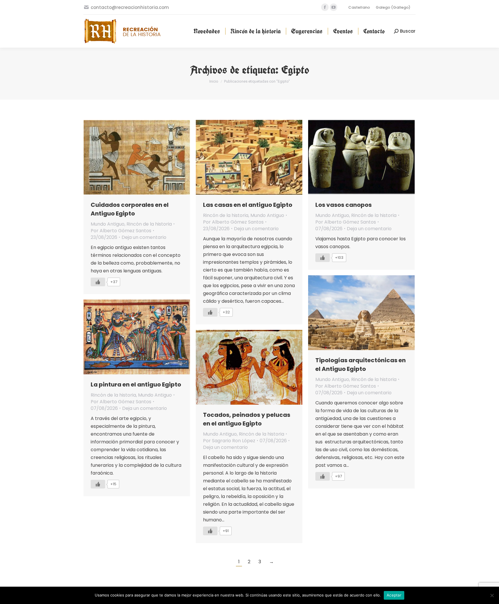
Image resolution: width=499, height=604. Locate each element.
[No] (492, 595)
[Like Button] (98, 282)
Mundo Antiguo (107, 224)
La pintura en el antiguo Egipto (136, 384)
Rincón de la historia (149, 224)
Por (121, 230)
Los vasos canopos (343, 205)
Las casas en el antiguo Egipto (247, 205)
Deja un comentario (144, 237)
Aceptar (394, 595)
